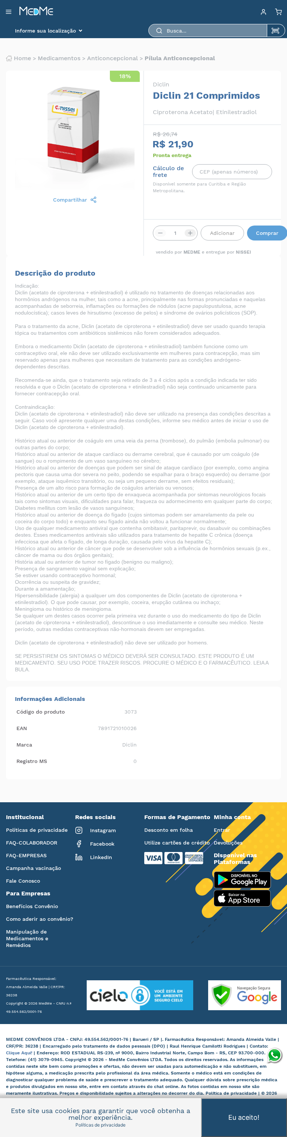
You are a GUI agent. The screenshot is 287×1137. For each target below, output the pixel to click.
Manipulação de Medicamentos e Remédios (27, 938)
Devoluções (228, 843)
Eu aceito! (243, 1117)
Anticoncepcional (112, 58)
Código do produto (40, 712)
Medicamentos (59, 58)
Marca (24, 745)
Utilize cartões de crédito (177, 843)
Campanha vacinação (33, 868)
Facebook (102, 844)
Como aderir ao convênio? (39, 919)
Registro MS (31, 761)
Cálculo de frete (168, 171)
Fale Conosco (23, 881)
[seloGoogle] (237, 995)
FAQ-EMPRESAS (26, 855)
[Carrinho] (278, 11)
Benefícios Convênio (32, 906)
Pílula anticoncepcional (180, 58)
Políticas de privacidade (37, 830)
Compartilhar (70, 200)
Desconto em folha (168, 830)
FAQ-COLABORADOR (31, 843)
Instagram (103, 830)
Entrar (222, 830)
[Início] (36, 11)
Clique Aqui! (20, 1052)
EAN (21, 728)
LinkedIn (101, 857)
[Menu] (263, 11)
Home (22, 58)
